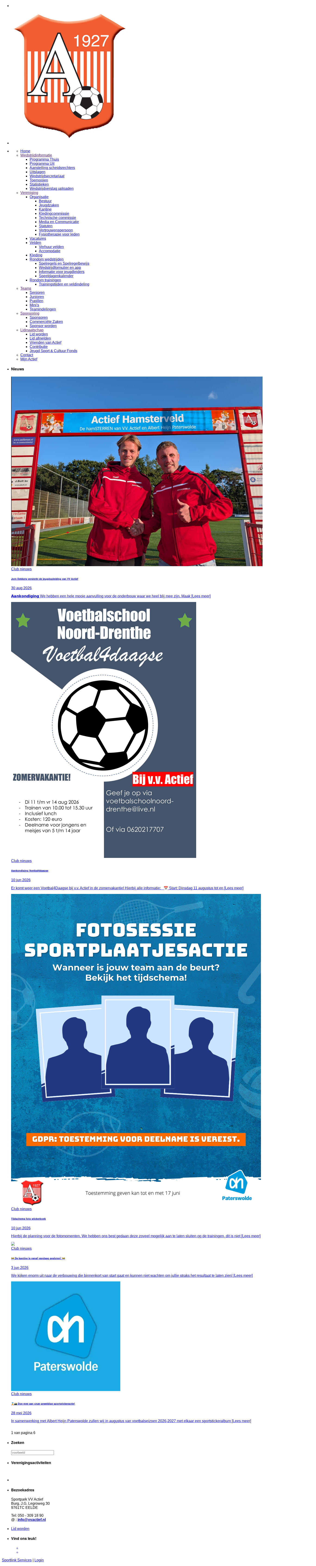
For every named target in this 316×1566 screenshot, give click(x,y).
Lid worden (20, 1529)
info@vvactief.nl (32, 1520)
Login (39, 1560)
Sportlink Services (17, 1560)
